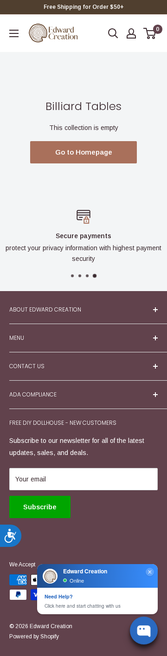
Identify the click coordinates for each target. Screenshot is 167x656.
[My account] (131, 33)
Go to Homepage (83, 152)
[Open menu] (14, 33)
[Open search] (113, 33)
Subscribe (40, 507)
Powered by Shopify (34, 636)
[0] (150, 33)
